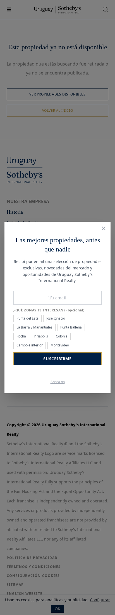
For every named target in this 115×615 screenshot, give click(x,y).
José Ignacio (55, 318)
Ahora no (58, 382)
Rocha (21, 336)
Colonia (62, 336)
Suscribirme (57, 358)
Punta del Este (27, 318)
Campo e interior (29, 345)
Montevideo (60, 345)
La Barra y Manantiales (34, 327)
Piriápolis (41, 336)
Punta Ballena (71, 327)
